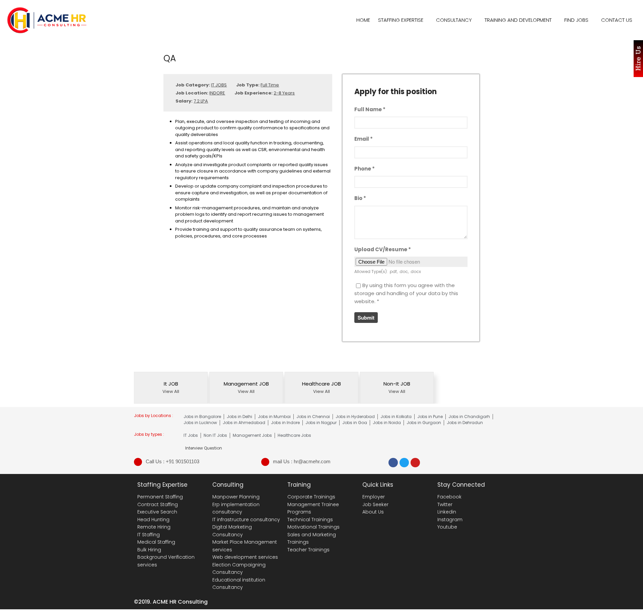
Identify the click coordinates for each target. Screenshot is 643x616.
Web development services (245, 557)
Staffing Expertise (400, 19)
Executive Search (157, 511)
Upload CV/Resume (382, 249)
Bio (360, 198)
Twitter (444, 504)
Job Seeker (375, 504)
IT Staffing (148, 534)
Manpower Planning (236, 496)
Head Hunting (153, 519)
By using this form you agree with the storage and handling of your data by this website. (406, 293)
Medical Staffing (156, 542)
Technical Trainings (310, 519)
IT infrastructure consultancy (246, 519)
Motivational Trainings (313, 527)
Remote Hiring (153, 527)
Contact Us (616, 19)
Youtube (447, 527)
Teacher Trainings (308, 549)
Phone (364, 168)
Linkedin (446, 511)
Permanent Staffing (160, 496)
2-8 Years (284, 93)
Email (363, 138)
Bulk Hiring (149, 549)
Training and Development (518, 19)
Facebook (449, 496)
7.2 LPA (201, 101)
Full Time (270, 85)
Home (363, 19)
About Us (373, 511)
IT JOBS (219, 85)
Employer (373, 496)
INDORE (217, 93)
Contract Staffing (157, 504)
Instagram (449, 519)
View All (170, 391)
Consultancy (454, 19)
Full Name (369, 109)
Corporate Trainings (311, 496)
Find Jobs (576, 19)
